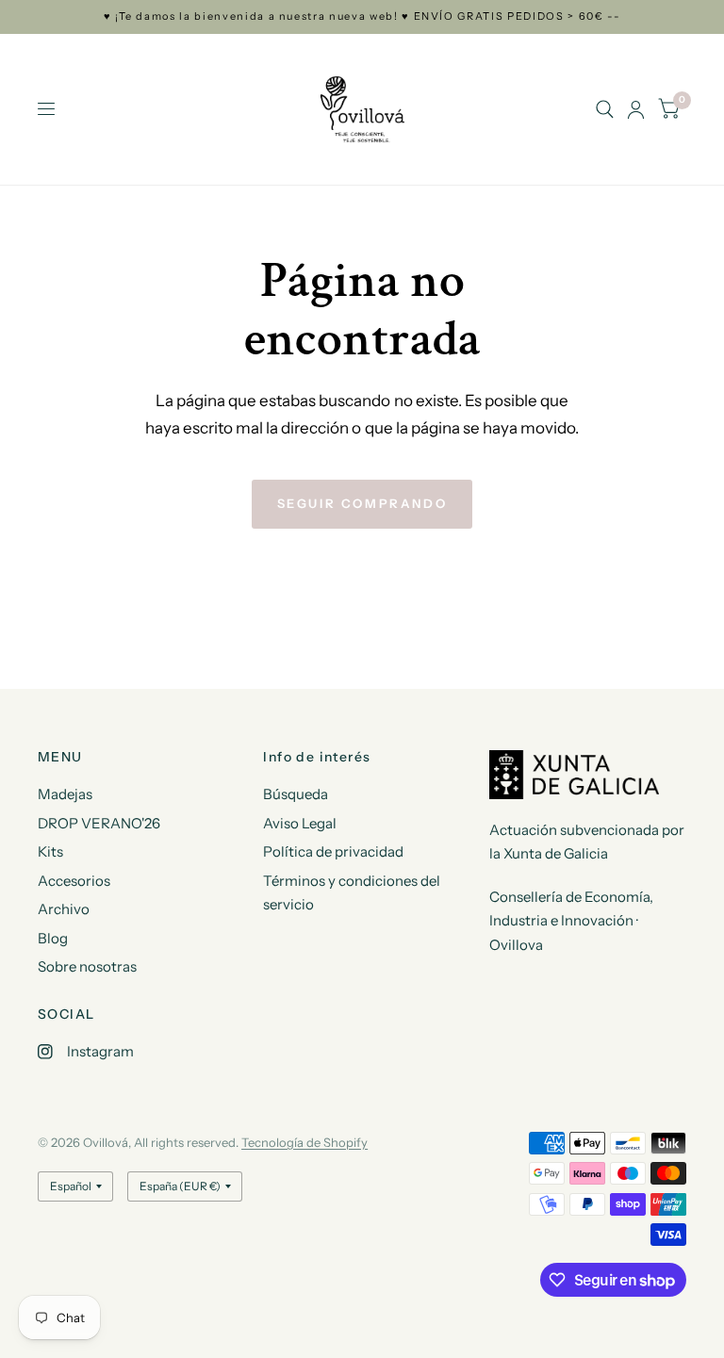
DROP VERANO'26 (99, 823)
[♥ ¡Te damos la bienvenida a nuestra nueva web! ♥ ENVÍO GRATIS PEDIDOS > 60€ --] (362, 16)
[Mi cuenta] (635, 109)
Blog (53, 938)
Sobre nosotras (87, 966)
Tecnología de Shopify (304, 1142)
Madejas (65, 794)
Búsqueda (295, 794)
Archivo (64, 909)
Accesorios (74, 881)
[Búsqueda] (604, 109)
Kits (50, 851)
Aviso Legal (300, 823)
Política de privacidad (333, 851)
